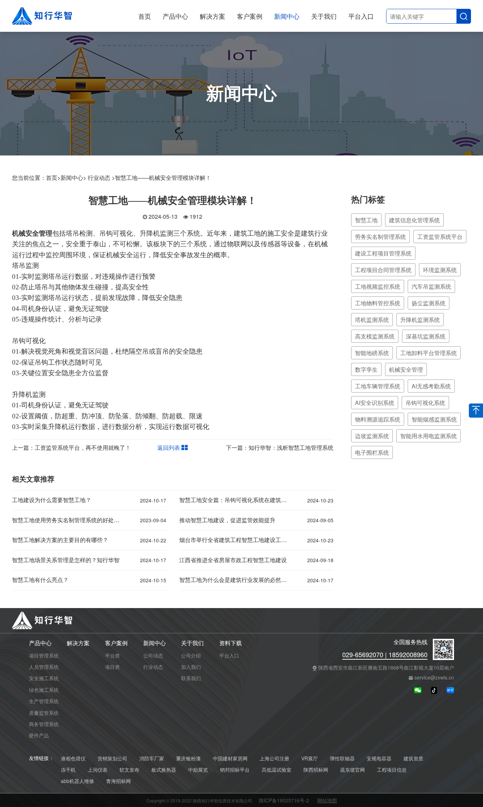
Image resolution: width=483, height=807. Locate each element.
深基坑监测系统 (426, 336)
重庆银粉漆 (188, 758)
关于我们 (324, 15)
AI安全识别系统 (374, 403)
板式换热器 (163, 770)
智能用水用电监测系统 (428, 436)
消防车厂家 (151, 758)
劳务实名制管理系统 (380, 236)
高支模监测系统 (375, 336)
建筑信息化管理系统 (414, 220)
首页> (53, 177)
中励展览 (198, 770)
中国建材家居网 (230, 758)
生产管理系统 (44, 701)
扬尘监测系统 (429, 303)
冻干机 (68, 770)
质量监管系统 (44, 712)
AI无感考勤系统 (431, 386)
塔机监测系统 (372, 320)
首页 (144, 15)
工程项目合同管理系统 (383, 270)
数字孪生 (366, 369)
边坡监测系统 (372, 436)
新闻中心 (286, 15)
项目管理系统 (44, 655)
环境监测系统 (440, 270)
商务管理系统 (44, 724)
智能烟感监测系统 (434, 419)
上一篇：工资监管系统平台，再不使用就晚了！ (71, 447)
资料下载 (230, 643)
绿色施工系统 (44, 689)
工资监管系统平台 (439, 236)
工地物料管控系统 (377, 303)
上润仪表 (97, 770)
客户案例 (249, 15)
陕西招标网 (315, 770)
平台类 (112, 655)
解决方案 (212, 15)
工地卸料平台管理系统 (428, 353)
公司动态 (153, 655)
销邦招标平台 (235, 770)
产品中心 (175, 15)
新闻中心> (73, 177)
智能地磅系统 (372, 353)
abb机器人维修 (77, 781)
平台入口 (361, 15)
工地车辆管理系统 (377, 386)
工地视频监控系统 (377, 286)
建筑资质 (413, 758)
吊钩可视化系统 (425, 403)
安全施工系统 (44, 678)
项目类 (112, 666)
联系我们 (191, 678)
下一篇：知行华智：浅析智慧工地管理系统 (279, 447)
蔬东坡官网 (352, 770)
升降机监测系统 (420, 320)
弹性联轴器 (342, 758)
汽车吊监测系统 (431, 286)
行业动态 (153, 666)
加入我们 (191, 666)
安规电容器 (379, 758)
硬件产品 (39, 735)
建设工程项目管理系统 (383, 253)
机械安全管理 (406, 369)
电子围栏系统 (372, 452)
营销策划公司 (112, 758)
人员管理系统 (44, 666)
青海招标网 (118, 781)
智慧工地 (366, 220)
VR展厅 (309, 758)
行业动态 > (101, 177)
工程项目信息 (392, 770)
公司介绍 (191, 655)
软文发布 (129, 770)
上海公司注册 (274, 758)
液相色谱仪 (73, 758)
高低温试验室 (276, 770)
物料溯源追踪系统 (377, 419)
